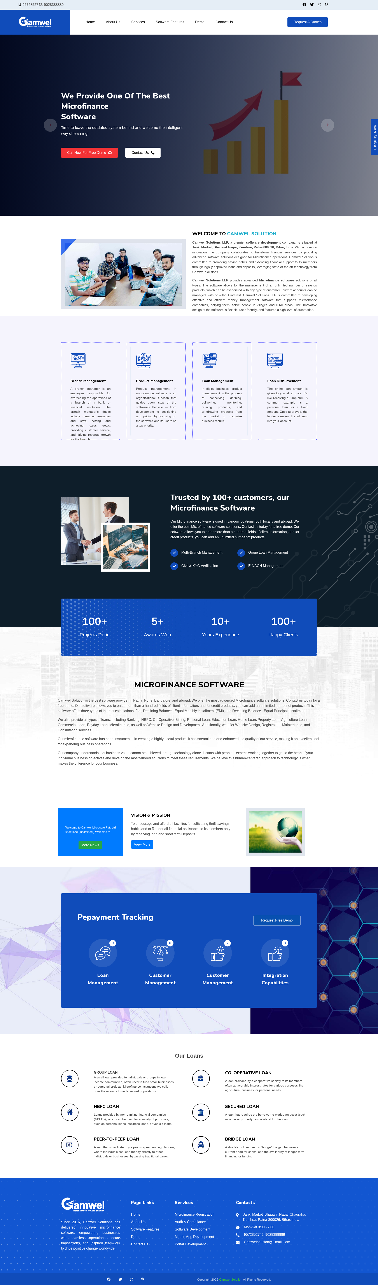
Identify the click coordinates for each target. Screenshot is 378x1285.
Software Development (192, 1229)
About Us (113, 22)
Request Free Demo (277, 920)
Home (90, 22)
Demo (200, 22)
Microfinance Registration (194, 1214)
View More (142, 844)
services (138, 22)
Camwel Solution (230, 1279)
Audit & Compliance (190, 1222)
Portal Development (190, 1244)
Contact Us (224, 22)
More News (90, 845)
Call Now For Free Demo (86, 156)
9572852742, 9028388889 (43, 5)
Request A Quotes (308, 22)
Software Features (170, 22)
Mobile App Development (194, 1237)
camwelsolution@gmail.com (267, 1242)
